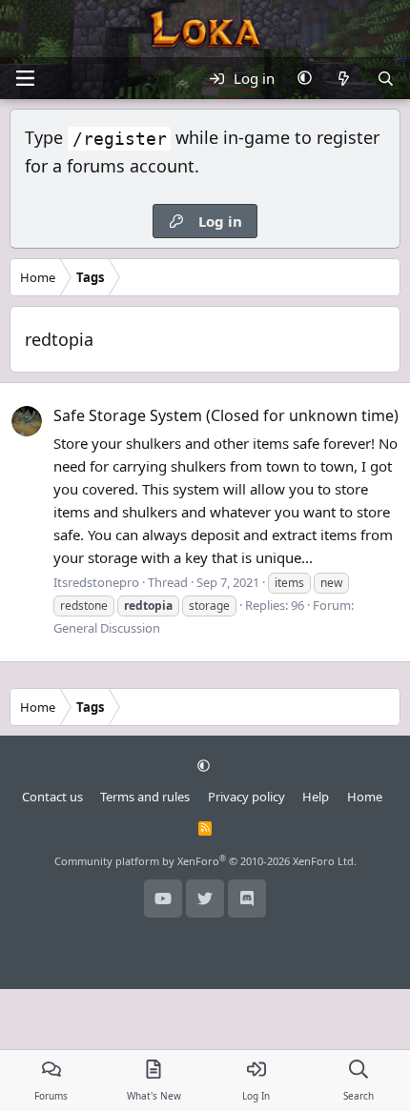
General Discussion (106, 627)
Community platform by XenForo (205, 861)
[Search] (385, 78)
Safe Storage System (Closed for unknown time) (226, 415)
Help (315, 796)
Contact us (52, 796)
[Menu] (25, 78)
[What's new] (343, 78)
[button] (304, 78)
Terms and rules (145, 796)
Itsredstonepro (96, 582)
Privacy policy (246, 796)
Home (364, 796)
